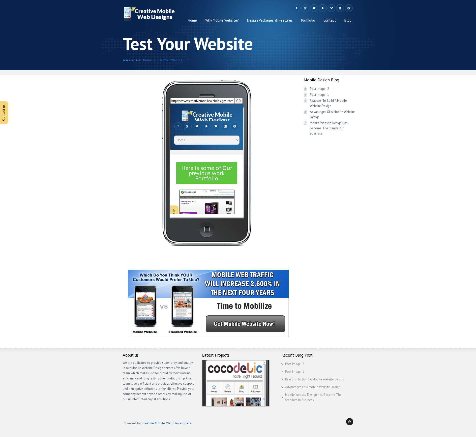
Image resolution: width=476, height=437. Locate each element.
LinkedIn (340, 8)
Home (192, 20)
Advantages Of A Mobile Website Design (312, 387)
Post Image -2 (319, 89)
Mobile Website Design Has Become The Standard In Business (329, 128)
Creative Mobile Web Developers (166, 423)
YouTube (323, 8)
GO (238, 101)
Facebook (297, 8)
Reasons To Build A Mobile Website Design (314, 379)
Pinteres (349, 8)
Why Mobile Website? (222, 20)
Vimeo (331, 8)
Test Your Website (170, 60)
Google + (305, 8)
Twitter (314, 8)
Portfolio (308, 20)
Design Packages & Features (270, 20)
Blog (348, 20)
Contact (330, 20)
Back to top (349, 421)
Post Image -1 (319, 95)
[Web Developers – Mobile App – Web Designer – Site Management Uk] (149, 15)
